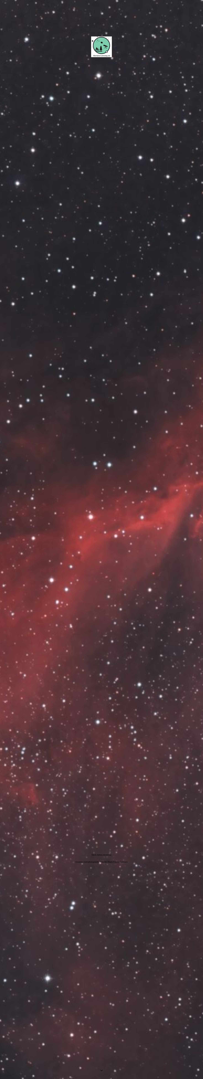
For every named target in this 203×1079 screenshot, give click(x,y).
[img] (101, 539)
